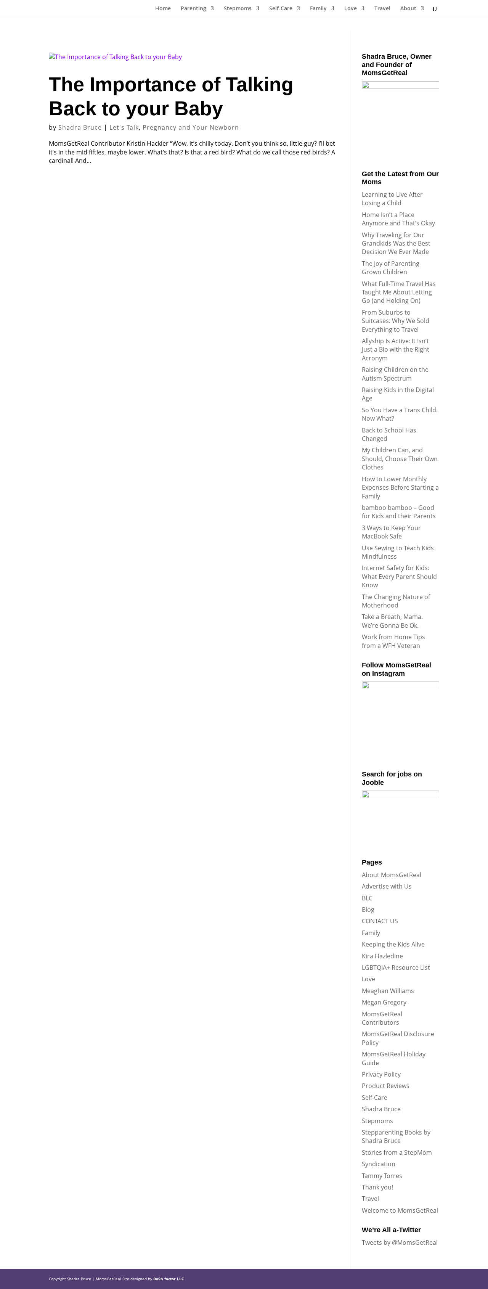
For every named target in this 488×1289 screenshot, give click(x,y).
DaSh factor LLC (168, 1278)
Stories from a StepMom (397, 1152)
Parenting (193, 9)
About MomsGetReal (391, 875)
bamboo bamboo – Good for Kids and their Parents (399, 511)
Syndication (378, 1164)
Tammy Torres (382, 1176)
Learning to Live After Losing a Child (392, 198)
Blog (368, 909)
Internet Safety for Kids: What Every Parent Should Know (399, 576)
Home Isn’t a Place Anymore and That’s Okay (398, 219)
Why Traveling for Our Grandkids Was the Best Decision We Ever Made (396, 243)
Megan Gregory (384, 1002)
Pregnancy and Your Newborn (191, 127)
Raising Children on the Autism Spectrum (395, 373)
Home (163, 9)
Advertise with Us (387, 886)
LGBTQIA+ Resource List (396, 967)
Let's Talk (124, 127)
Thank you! (377, 1187)
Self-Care (280, 9)
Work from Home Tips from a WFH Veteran (393, 641)
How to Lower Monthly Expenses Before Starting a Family (400, 487)
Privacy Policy (381, 1074)
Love (350, 9)
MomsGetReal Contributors (382, 1018)
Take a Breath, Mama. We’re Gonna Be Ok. (392, 620)
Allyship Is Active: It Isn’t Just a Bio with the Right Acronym (395, 349)
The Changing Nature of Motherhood (396, 601)
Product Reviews (385, 1086)
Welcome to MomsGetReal (400, 1210)
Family (318, 9)
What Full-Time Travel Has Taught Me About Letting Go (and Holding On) (399, 292)
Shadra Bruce (80, 127)
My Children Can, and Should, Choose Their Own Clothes (400, 458)
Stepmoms (238, 9)
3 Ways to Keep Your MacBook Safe (391, 532)
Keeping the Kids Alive (393, 944)
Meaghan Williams (388, 991)
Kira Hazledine (382, 956)
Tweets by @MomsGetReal (400, 1242)
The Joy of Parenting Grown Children (390, 267)
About (408, 9)
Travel (382, 9)
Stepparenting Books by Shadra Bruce (396, 1136)
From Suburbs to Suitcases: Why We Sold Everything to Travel (395, 321)
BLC (367, 898)
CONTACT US (380, 921)
